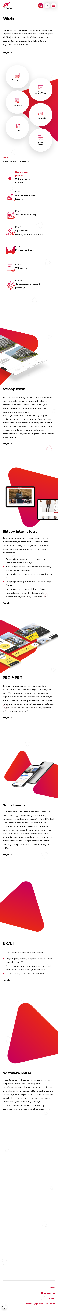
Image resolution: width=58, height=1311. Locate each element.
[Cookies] (4, 1306)
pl (47, 6)
